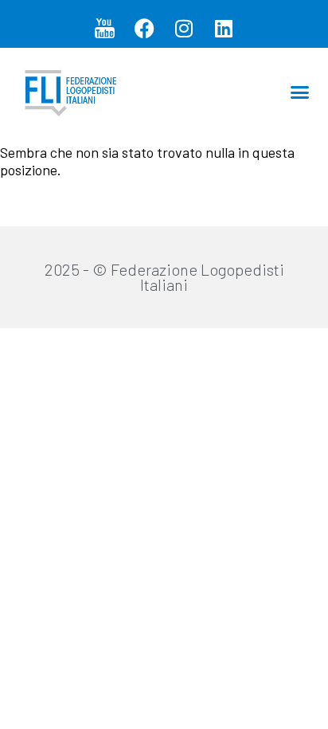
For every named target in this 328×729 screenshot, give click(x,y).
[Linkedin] (224, 28)
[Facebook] (144, 28)
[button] (300, 91)
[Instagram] (184, 28)
